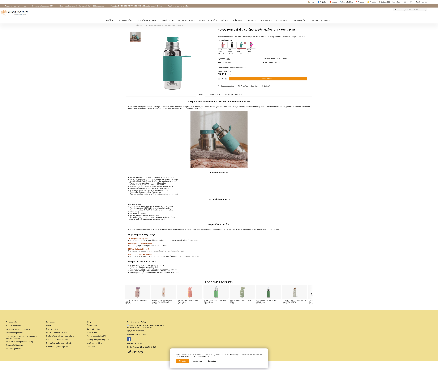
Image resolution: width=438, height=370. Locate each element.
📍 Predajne (359, 2)
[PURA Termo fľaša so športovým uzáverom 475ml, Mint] (176, 61)
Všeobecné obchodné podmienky (18, 329)
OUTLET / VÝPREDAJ (321, 20)
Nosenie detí (92, 332)
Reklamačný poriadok (14, 333)
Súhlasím (182, 361)
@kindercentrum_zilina (136, 334)
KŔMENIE (237, 20)
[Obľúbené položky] (410, 2)
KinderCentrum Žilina (135, 347)
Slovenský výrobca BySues (57, 347)
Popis (200, 95)
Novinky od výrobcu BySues (98, 339)
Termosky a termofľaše (153, 25)
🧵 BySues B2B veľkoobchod (389, 2)
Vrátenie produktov (13, 325)
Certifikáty (91, 347)
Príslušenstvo (214, 95)
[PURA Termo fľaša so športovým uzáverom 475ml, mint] (219, 139)
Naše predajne (52, 329)
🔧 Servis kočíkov (346, 2)
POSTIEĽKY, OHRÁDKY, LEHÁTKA (213, 20)
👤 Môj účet (322, 2)
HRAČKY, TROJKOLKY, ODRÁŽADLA (177, 20)
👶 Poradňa (371, 2)
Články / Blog (92, 325)
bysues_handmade (135, 343)
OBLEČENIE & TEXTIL (147, 20)
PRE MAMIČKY (300, 20)
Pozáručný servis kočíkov (56, 332)
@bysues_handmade (135, 331)
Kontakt (49, 325)
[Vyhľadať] (395, 9)
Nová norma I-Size (94, 343)
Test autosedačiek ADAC (97, 336)
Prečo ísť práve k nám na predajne (60, 336)
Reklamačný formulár (14, 345)
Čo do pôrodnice (93, 329)
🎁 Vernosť (333, 2)
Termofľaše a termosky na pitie (174, 25)
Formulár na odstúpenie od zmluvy (19, 342)
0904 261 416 (150, 347)
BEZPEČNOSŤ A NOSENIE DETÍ (274, 20)
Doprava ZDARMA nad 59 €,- (58, 339)
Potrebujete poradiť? (233, 95)
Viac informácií (203, 357)
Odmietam (212, 361)
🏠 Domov (311, 2)
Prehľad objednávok (14, 349)
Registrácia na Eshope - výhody (59, 343)
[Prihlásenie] (405, 2)
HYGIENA (252, 20)
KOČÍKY (109, 20)
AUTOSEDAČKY (125, 20)
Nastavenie (197, 361)
